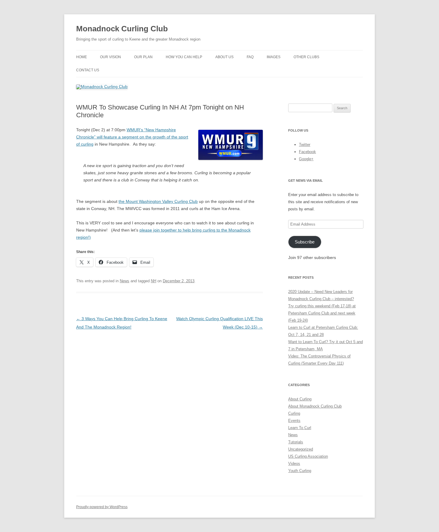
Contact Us (87, 70)
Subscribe (304, 242)
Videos (294, 463)
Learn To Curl (299, 427)
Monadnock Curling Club (122, 28)
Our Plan (143, 57)
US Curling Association (308, 456)
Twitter (304, 144)
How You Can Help (184, 57)
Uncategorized (300, 449)
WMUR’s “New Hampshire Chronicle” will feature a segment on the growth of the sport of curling (132, 137)
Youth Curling (299, 470)
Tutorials (295, 442)
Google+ (306, 159)
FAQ (250, 57)
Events (294, 420)
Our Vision (110, 57)
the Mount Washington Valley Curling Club (158, 201)
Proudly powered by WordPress (102, 507)
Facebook (307, 151)
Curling (294, 413)
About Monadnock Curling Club (315, 406)
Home (81, 57)
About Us (224, 57)
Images (273, 57)
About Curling (299, 399)
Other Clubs (306, 57)
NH (153, 281)
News (124, 281)
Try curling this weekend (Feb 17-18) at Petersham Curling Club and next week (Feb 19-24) (322, 313)
